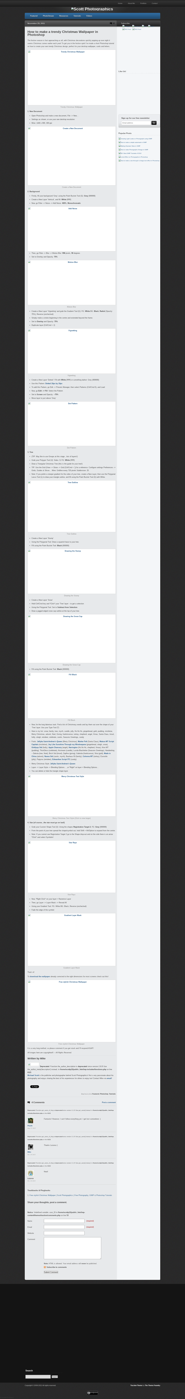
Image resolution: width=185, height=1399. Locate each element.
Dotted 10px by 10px (53, 383)
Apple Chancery (55, 747)
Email (29, 1227)
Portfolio (143, 3)
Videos (89, 16)
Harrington (73, 747)
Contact (155, 3)
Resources (63, 16)
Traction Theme (136, 1385)
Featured (34, 16)
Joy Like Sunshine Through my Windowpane (67, 744)
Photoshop (104, 1094)
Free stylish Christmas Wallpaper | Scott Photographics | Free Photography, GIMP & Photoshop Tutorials (71, 1195)
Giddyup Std (37, 747)
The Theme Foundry (152, 1385)
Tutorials (77, 16)
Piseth (29, 1126)
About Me (131, 3)
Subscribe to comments (57, 1267)
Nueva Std (48, 756)
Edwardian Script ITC (61, 759)
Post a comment (109, 1102)
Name (29, 1221)
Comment (31, 1239)
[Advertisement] (138, 49)
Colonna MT (88, 756)
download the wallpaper (40, 976)
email (109, 1078)
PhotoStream (48, 16)
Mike (29, 1152)
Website (30, 1233)
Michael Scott (33, 1075)
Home (120, 3)
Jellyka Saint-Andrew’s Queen (49, 741)
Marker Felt (82, 741)
